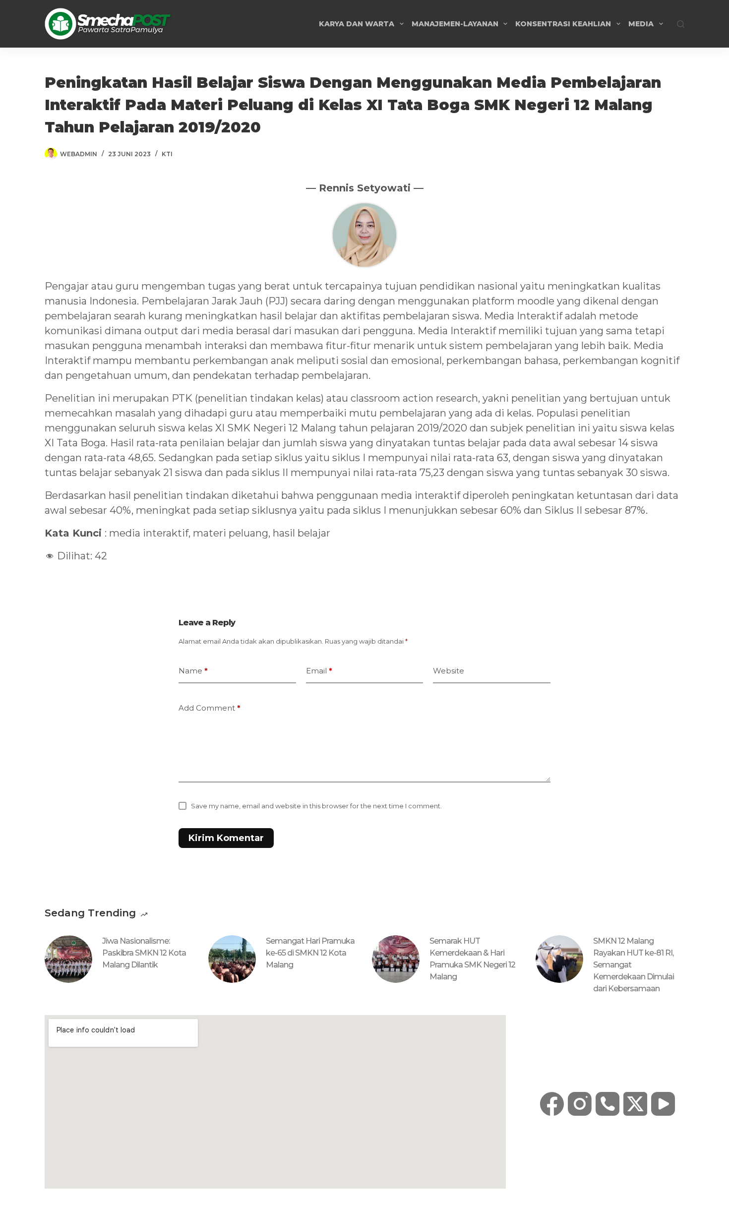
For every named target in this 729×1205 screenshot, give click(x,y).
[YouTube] (663, 1104)
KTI (167, 154)
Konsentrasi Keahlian (563, 23)
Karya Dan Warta (356, 23)
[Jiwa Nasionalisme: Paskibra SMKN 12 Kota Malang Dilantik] (68, 959)
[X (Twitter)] (635, 1104)
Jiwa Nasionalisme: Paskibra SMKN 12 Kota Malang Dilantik (144, 952)
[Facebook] (552, 1104)
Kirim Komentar (226, 838)
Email (319, 670)
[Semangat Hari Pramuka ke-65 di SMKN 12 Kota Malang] (232, 959)
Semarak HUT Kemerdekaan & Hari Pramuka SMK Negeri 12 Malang (472, 958)
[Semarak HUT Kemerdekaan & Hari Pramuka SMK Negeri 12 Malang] (396, 959)
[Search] (680, 24)
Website (448, 670)
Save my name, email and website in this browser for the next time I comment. (316, 806)
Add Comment (210, 708)
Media (641, 23)
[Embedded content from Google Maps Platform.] (275, 1102)
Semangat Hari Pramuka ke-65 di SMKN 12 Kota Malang (310, 952)
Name (193, 670)
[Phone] (607, 1104)
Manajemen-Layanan (455, 23)
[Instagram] (580, 1104)
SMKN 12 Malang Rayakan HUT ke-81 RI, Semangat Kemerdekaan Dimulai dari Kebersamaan (633, 964)
